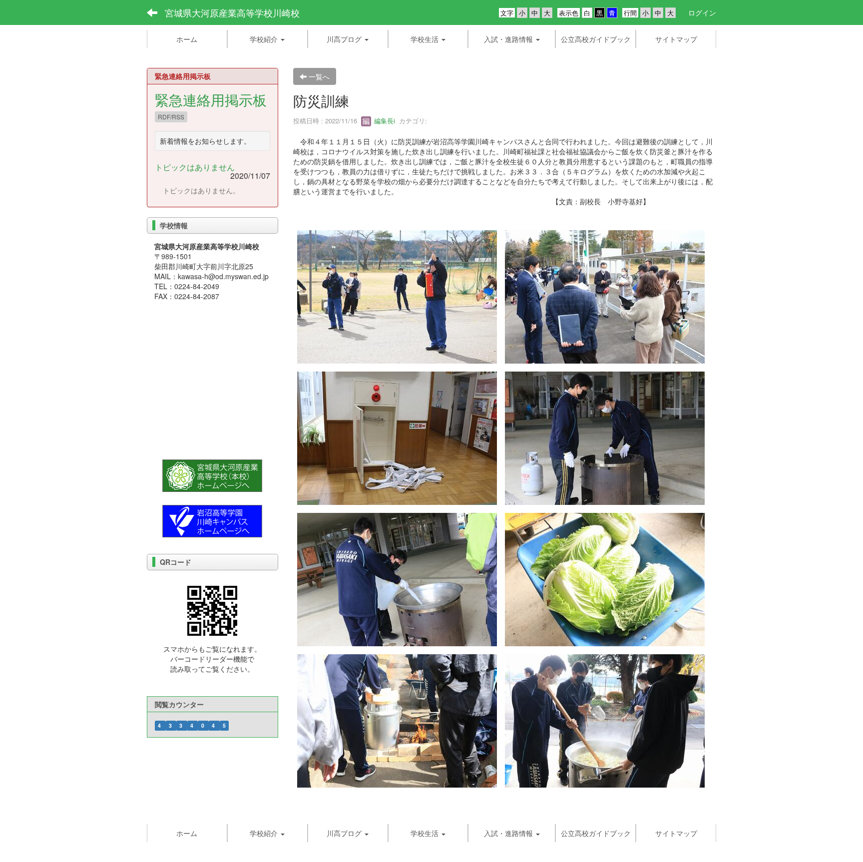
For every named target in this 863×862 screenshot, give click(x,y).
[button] (267, 39)
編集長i (383, 120)
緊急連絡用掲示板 (211, 99)
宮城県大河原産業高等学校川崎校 (232, 12)
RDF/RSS (171, 116)
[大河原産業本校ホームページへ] (212, 474)
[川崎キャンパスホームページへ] (212, 520)
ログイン (702, 12)
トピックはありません (195, 167)
